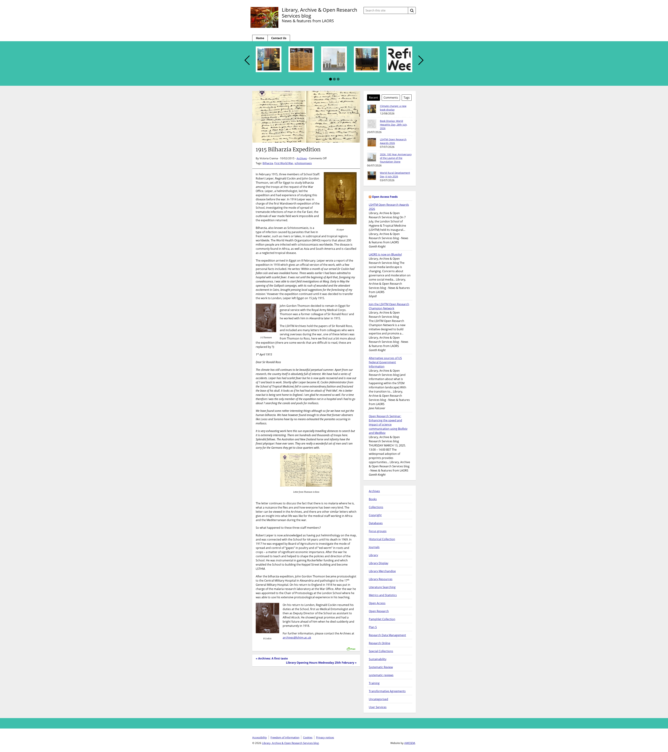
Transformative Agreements (387, 691)
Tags (407, 97)
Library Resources (380, 579)
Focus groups (378, 531)
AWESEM (409, 743)
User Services (378, 707)
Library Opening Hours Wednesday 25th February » (321, 663)
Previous (247, 60)
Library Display (378, 563)
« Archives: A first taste (272, 658)
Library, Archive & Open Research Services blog (319, 12)
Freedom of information (285, 737)
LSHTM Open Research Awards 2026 (389, 207)
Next (421, 60)
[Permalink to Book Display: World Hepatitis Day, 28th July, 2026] (371, 124)
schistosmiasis (303, 163)
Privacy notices (325, 737)
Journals (374, 547)
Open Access (377, 603)
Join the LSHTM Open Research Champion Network (389, 306)
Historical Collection (382, 539)
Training (374, 683)
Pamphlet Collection (382, 619)
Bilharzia (268, 163)
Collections (376, 507)
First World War (283, 163)
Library (373, 555)
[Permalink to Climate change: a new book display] (371, 109)
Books (373, 499)
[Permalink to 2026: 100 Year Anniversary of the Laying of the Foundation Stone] (371, 157)
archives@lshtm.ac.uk (297, 637)
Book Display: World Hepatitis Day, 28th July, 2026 (393, 124)
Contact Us (278, 38)
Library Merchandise (382, 571)
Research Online (379, 643)
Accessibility (259, 737)
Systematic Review (381, 667)
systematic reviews (381, 675)
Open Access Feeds (385, 197)
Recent (373, 97)
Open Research (379, 611)
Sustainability (377, 659)
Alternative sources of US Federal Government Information (385, 362)
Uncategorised (378, 699)
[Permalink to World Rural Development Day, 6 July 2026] (371, 175)
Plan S (373, 627)
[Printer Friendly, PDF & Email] (351, 647)
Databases (376, 523)
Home (260, 38)
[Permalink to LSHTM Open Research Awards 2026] (371, 142)
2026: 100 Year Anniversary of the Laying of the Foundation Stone (396, 158)
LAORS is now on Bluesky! (385, 254)
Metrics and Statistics (383, 595)
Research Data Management (387, 635)
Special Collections (381, 651)
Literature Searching (382, 587)
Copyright (375, 515)
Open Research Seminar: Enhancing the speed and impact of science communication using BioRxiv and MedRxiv (388, 424)
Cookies (307, 737)
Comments (391, 97)
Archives (302, 158)
